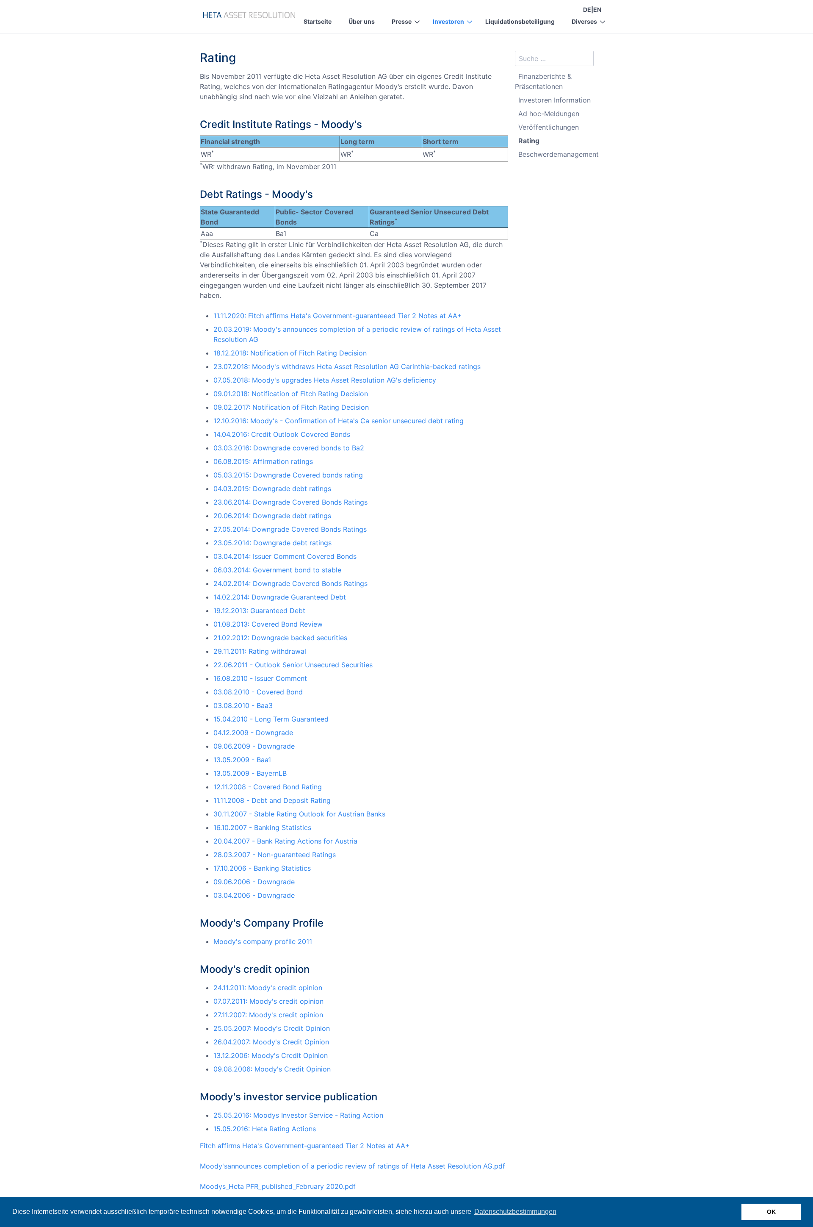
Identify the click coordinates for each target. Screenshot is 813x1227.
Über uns (361, 21)
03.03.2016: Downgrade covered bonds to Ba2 (288, 448)
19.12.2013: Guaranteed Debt (259, 610)
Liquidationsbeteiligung (520, 21)
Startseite (318, 21)
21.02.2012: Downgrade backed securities (280, 637)
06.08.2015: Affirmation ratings (263, 461)
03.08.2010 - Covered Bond (258, 692)
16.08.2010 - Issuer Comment (260, 678)
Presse (402, 21)
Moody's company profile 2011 (262, 941)
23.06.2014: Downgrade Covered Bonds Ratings (290, 502)
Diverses (584, 21)
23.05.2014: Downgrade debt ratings (272, 543)
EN (597, 9)
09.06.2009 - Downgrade (254, 746)
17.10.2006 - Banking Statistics (262, 868)
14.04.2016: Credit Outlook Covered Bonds (281, 434)
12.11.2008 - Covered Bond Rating (267, 787)
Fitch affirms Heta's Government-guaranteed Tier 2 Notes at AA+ (305, 1145)
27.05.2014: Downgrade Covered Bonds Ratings (290, 529)
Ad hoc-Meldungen (548, 113)
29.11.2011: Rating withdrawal (259, 651)
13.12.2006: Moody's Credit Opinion (270, 1055)
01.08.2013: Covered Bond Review (268, 624)
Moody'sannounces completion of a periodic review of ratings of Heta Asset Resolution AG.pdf (352, 1166)
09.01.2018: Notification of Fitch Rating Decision (290, 393)
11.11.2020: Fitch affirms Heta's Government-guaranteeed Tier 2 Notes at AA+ (337, 315)
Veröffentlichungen (548, 127)
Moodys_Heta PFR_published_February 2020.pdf (278, 1186)
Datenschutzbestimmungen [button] (515, 1211)
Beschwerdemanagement (558, 154)
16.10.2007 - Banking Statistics (262, 827)
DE (587, 9)
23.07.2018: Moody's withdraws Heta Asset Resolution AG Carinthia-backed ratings (347, 366)
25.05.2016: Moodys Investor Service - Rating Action (298, 1115)
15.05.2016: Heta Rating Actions (264, 1128)
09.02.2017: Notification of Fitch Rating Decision (291, 407)
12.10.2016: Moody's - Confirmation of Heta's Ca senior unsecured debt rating (338, 420)
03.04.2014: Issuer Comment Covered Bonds (285, 556)
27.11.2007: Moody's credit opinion (268, 1014)
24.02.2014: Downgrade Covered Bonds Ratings (290, 583)
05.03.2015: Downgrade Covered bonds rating (288, 475)
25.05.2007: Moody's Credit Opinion (271, 1028)
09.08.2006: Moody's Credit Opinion (272, 1069)
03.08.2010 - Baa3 (243, 705)
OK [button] (771, 1211)
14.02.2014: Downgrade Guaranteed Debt (279, 597)
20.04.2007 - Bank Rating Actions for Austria (285, 841)
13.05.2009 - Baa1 (242, 759)
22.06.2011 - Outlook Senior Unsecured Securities (293, 665)
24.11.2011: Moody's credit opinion (267, 987)
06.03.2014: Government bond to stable (277, 570)
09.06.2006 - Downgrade (254, 881)
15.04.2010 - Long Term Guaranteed (271, 719)
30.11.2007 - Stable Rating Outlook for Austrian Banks (299, 814)
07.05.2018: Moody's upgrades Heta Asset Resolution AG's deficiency (324, 380)
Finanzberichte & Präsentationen (543, 81)
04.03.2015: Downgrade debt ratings (272, 488)
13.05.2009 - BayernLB (250, 773)
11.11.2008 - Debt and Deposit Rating (272, 800)
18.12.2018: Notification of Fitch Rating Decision (290, 353)
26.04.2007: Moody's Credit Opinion (271, 1042)
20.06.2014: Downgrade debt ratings (272, 515)
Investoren (448, 21)
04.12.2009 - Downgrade (253, 732)
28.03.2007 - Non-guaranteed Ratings (274, 854)
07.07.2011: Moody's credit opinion (268, 1001)
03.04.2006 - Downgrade (254, 895)
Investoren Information (554, 100)
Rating (528, 140)
